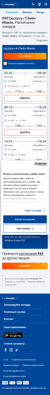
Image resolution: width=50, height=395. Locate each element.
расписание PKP (31, 253)
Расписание (12, 12)
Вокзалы (27, 12)
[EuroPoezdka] (10, 298)
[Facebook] (5, 350)
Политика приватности (14, 371)
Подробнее (42, 40)
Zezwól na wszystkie (25, 219)
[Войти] (39, 4)
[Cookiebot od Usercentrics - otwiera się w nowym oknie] (35, 164)
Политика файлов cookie (14, 376)
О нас (5, 360)
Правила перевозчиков (33, 365)
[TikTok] (16, 350)
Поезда (40, 12)
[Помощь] (33, 4)
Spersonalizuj (23, 228)
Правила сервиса (11, 365)
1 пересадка (37, 81)
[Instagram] (11, 350)
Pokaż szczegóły (33, 210)
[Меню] (45, 4)
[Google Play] (13, 335)
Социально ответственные (24, 360)
